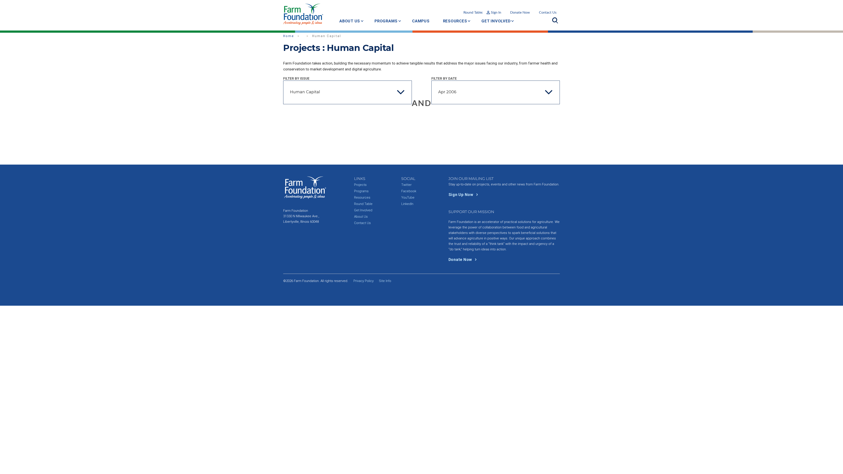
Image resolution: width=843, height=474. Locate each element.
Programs (386, 21)
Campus (421, 21)
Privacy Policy (363, 281)
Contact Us (548, 12)
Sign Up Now (461, 194)
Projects (360, 185)
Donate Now (520, 12)
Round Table (363, 204)
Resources (455, 21)
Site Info (385, 281)
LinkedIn (407, 204)
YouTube (407, 197)
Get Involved (495, 21)
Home (288, 36)
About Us (349, 21)
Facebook (408, 191)
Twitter (406, 185)
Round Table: (482, 12)
